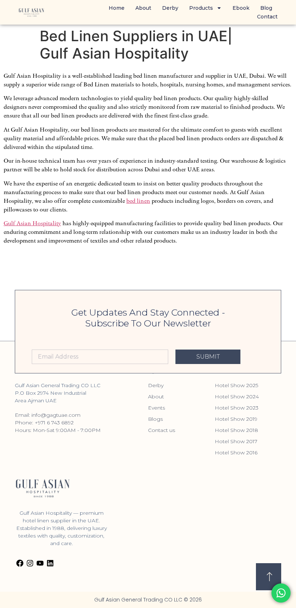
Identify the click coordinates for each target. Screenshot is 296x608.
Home (117, 8)
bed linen (138, 200)
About (143, 8)
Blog (266, 8)
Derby (170, 8)
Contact (267, 16)
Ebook (240, 8)
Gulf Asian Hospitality (32, 223)
